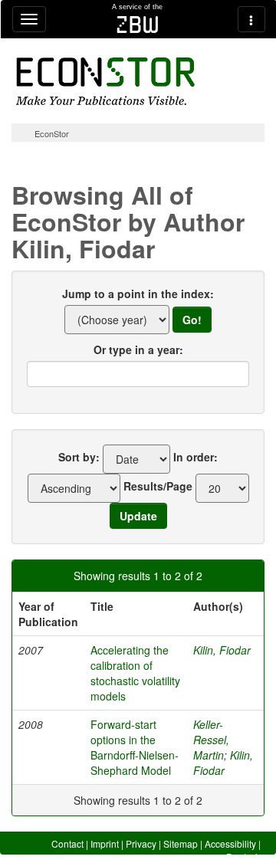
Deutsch (243, 856)
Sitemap (180, 843)
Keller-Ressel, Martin (211, 740)
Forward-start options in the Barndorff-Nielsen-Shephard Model (134, 747)
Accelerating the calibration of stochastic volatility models (135, 673)
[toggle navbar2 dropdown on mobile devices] (251, 19)
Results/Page (157, 486)
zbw (137, 24)
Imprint (104, 843)
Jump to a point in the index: (138, 293)
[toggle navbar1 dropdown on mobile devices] (29, 19)
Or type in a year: (138, 349)
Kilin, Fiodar (222, 650)
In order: (195, 456)
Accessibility (230, 843)
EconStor (51, 133)
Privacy (141, 843)
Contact (67, 843)
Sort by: (79, 456)
